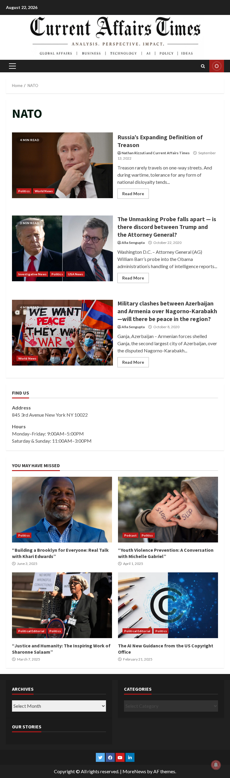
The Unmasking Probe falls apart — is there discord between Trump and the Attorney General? (62, 248)
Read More (133, 193)
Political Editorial (31, 631)
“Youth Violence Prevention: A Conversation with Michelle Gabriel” (168, 509)
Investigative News (32, 274)
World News (44, 191)
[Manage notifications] (216, 765)
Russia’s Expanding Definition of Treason (62, 165)
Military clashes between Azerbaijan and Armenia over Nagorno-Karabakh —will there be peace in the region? (62, 333)
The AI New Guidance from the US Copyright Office (168, 605)
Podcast (130, 535)
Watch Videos (216, 66)
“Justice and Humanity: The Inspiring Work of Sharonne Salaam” (62, 605)
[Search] (203, 66)
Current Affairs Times (171, 153)
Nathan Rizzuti (134, 153)
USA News (75, 274)
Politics (24, 191)
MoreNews (134, 771)
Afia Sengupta (133, 242)
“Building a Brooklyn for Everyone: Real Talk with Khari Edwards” (62, 509)
